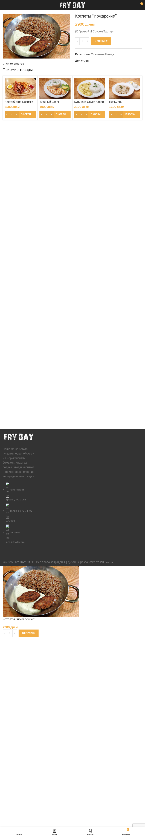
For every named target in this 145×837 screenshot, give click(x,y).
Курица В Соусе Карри (89, 102)
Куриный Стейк (49, 102)
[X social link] (95, 60)
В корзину (101, 41)
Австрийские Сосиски (19, 102)
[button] (20, 114)
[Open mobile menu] (4, 5)
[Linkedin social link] (103, 60)
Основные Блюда (102, 54)
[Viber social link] (120, 60)
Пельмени (115, 102)
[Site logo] (72, 5)
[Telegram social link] (116, 60)
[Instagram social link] (9, 553)
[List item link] (19, 515)
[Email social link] (99, 60)
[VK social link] (111, 60)
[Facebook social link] (91, 60)
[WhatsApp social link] (107, 60)
